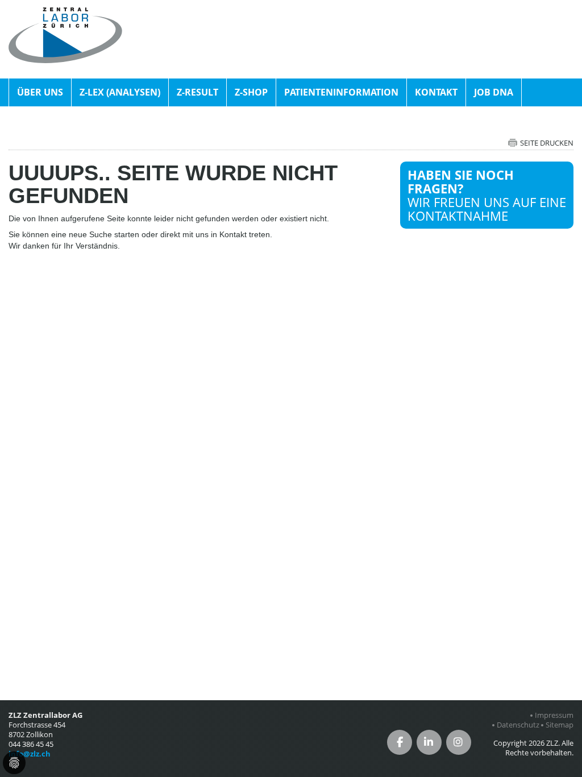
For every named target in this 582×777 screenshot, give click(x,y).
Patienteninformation (341, 92)
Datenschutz (518, 725)
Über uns (40, 92)
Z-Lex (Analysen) (120, 92)
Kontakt (436, 92)
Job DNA (493, 92)
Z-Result (197, 92)
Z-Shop (251, 92)
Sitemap (559, 725)
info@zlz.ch (30, 754)
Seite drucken (546, 143)
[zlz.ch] (65, 13)
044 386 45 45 (31, 744)
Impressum (554, 715)
